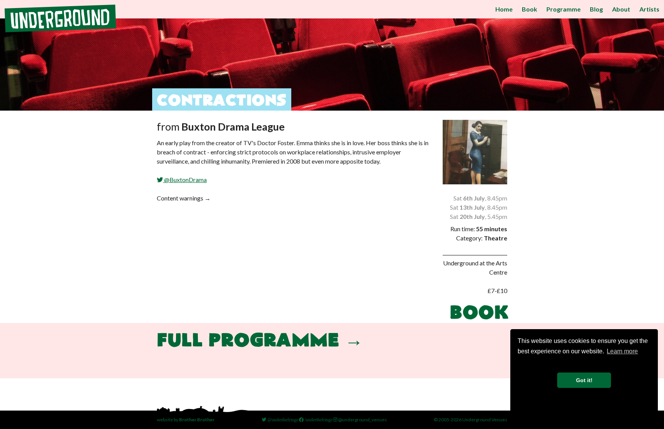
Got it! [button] (584, 380)
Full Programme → (260, 341)
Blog (596, 9)
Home (504, 9)
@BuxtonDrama (185, 179)
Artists (649, 9)
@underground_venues (362, 419)
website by (185, 419)
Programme (563, 9)
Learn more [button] (622, 351)
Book (529, 9)
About (621, 9)
